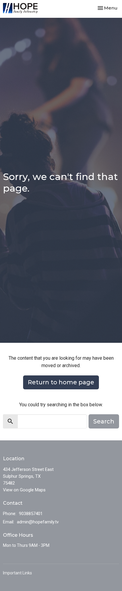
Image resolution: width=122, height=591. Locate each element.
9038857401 (31, 513)
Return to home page (61, 382)
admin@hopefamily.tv (38, 522)
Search (103, 421)
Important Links (17, 573)
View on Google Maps (24, 490)
